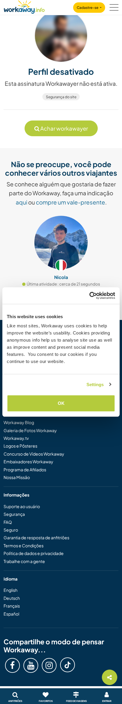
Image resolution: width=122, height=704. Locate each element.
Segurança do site (61, 97)
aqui (21, 202)
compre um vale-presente (70, 202)
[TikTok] (67, 664)
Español (11, 613)
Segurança (14, 514)
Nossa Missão (17, 477)
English (10, 590)
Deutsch (12, 598)
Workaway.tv (16, 438)
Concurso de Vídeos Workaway (34, 453)
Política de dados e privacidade (34, 553)
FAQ (8, 522)
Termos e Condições (24, 545)
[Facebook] (12, 665)
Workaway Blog (19, 422)
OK (61, 403)
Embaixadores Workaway (28, 461)
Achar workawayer (63, 128)
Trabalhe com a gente (24, 561)
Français (12, 605)
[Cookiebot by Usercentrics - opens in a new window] (89, 295)
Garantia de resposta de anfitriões (36, 537)
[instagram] (49, 665)
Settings (95, 384)
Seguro (11, 529)
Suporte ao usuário (22, 506)
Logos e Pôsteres (20, 445)
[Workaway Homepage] (24, 6)
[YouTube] (30, 665)
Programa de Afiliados (25, 469)
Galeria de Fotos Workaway (30, 430)
